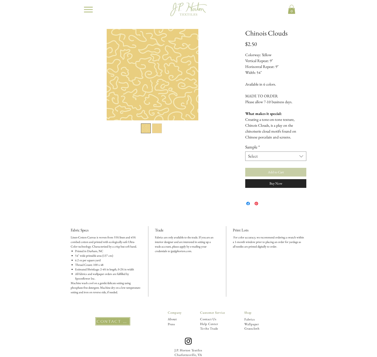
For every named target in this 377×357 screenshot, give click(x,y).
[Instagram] (188, 341)
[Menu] (88, 9)
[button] (291, 9)
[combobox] (275, 156)
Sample (252, 147)
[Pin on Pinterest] (256, 203)
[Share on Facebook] (248, 203)
